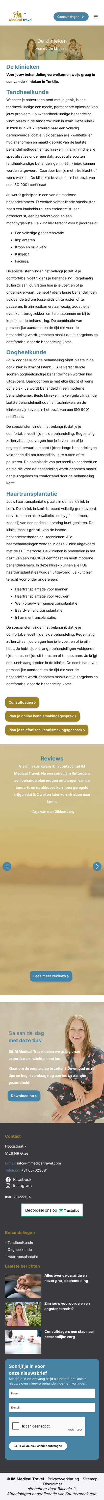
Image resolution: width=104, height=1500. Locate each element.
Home (40, 48)
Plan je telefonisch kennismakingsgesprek (45, 730)
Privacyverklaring (63, 1479)
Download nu (22, 1095)
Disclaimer (53, 1484)
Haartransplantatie (23, 1256)
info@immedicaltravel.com (39, 1163)
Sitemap (90, 1479)
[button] (7, 866)
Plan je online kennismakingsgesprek (41, 716)
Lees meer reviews (49, 976)
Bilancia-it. (66, 1488)
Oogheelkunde (20, 1249)
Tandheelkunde (20, 1242)
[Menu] (96, 17)
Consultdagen (68, 17)
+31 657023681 (34, 1170)
